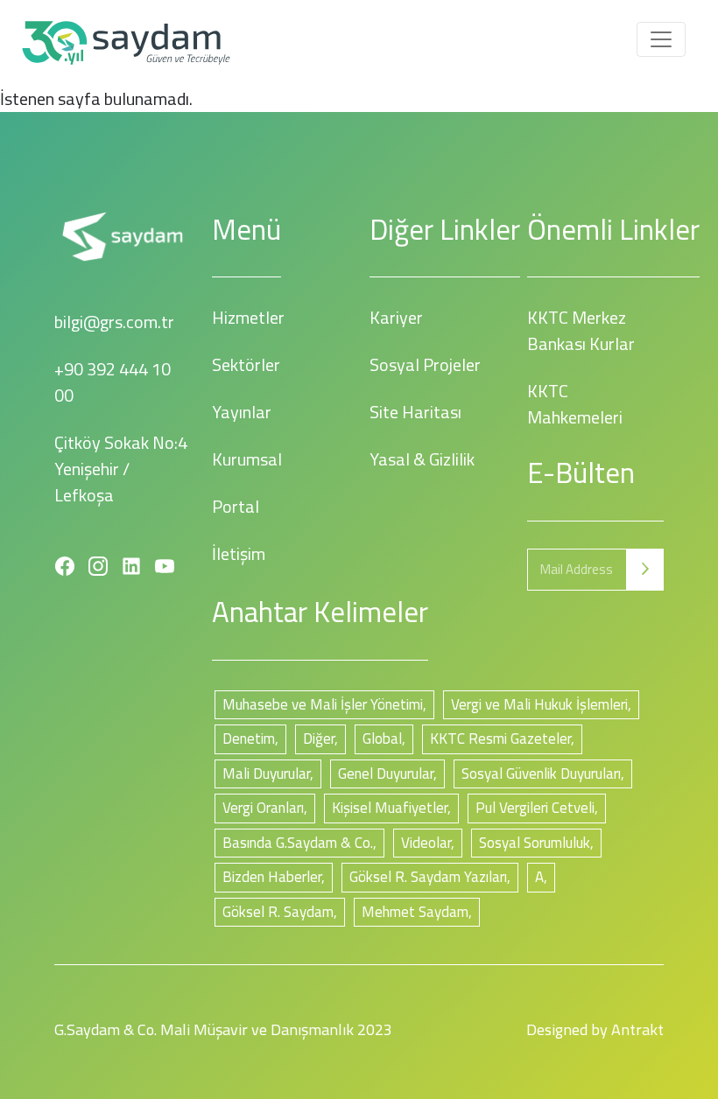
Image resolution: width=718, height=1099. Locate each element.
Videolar (426, 842)
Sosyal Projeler (425, 364)
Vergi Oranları (263, 807)
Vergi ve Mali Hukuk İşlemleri (539, 704)
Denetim (248, 738)
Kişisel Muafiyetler (389, 807)
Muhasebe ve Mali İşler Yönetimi (322, 704)
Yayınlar (241, 411)
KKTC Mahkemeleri (575, 403)
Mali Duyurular (266, 773)
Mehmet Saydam (415, 911)
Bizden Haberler (271, 876)
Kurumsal (247, 458)
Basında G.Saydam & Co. (297, 842)
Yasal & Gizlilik (422, 458)
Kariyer (396, 317)
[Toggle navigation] (661, 39)
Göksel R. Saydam (278, 911)
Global (382, 738)
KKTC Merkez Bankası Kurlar (581, 330)
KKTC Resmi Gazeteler (500, 738)
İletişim (238, 553)
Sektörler (246, 364)
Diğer (318, 738)
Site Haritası (415, 411)
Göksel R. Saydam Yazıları (428, 876)
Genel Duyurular (385, 773)
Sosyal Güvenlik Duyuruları (541, 773)
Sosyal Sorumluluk (534, 842)
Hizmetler (248, 317)
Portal (235, 506)
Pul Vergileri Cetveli (535, 807)
